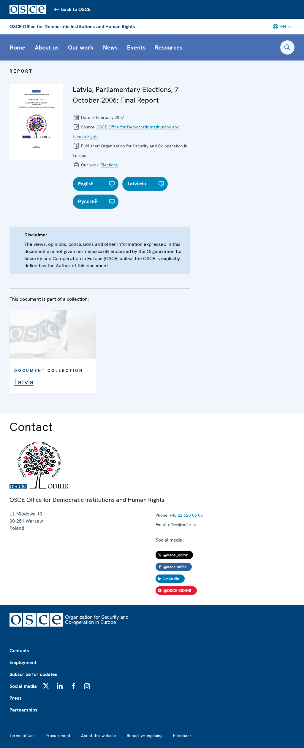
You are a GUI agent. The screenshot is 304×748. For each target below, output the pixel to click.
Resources (168, 47)
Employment (23, 662)
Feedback (182, 735)
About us (46, 47)
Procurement (57, 735)
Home (17, 47)
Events (136, 47)
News (110, 47)
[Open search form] (287, 47)
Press (16, 698)
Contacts (19, 650)
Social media (23, 686)
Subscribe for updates (33, 674)
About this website (98, 735)
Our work (81, 47)
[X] (46, 685)
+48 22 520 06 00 (186, 515)
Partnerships (23, 710)
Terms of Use (22, 735)
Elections (109, 165)
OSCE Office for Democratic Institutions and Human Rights (72, 26)
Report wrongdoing (144, 735)
